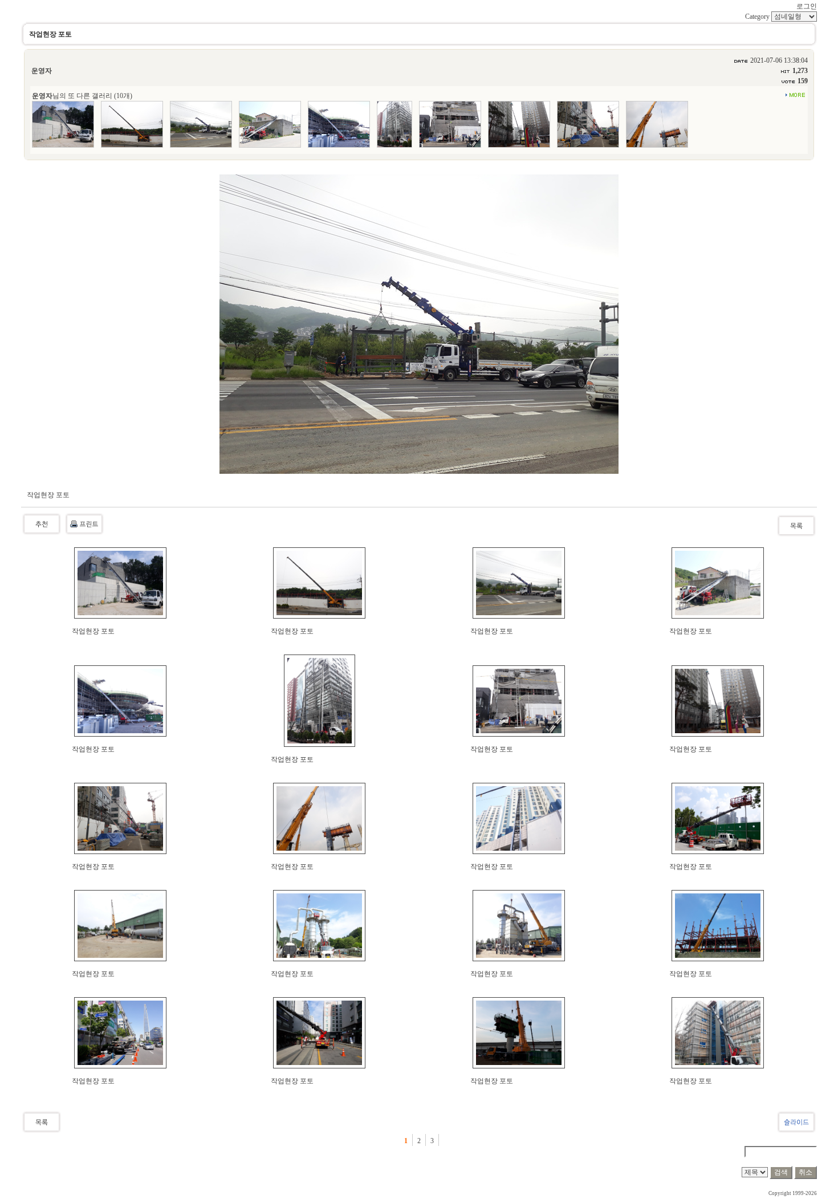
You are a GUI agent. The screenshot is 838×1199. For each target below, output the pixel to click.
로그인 (806, 6)
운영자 (41, 71)
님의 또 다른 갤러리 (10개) (82, 96)
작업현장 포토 (93, 631)
